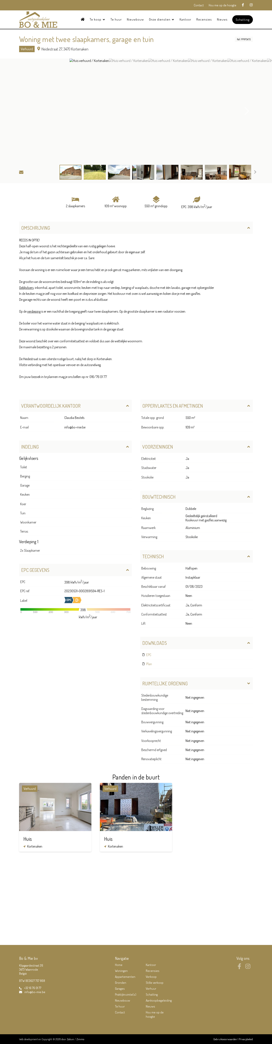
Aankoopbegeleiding (159, 1000)
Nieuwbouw (135, 19)
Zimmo (80, 1039)
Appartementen (125, 977)
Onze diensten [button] (160, 19)
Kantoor (185, 19)
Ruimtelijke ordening (165, 683)
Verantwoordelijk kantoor (51, 406)
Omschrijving (35, 228)
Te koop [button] (96, 19)
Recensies (204, 19)
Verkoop (151, 977)
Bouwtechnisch (159, 497)
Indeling (30, 447)
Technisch (153, 556)
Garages (120, 989)
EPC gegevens (35, 570)
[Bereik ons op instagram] (248, 968)
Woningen (121, 971)
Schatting (242, 20)
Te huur (116, 19)
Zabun (70, 1039)
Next (247, 111)
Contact (199, 5)
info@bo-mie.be (74, 427)
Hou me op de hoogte (222, 5)
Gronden (120, 983)
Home (118, 965)
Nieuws (222, 19)
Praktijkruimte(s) (125, 994)
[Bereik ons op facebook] (239, 968)
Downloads (154, 643)
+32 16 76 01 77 (32, 988)
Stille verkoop (154, 983)
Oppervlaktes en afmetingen (172, 406)
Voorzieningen (157, 447)
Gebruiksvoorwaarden (225, 1039)
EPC (148, 655)
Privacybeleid (246, 1039)
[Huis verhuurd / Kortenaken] (89, 111)
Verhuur (151, 989)
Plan (149, 664)
